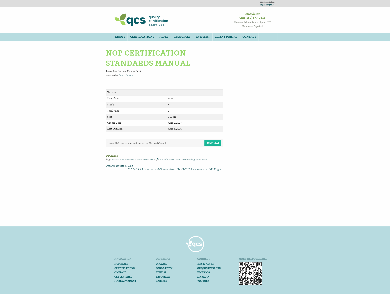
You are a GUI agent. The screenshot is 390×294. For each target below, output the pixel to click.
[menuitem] (120, 37)
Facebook (203, 272)
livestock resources (169, 159)
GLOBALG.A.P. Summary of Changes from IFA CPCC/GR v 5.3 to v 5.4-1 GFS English (175, 169)
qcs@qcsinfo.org (209, 268)
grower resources (145, 159)
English (263, 5)
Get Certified (123, 276)
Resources (182, 37)
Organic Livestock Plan (119, 165)
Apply (164, 37)
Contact (249, 37)
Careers (161, 281)
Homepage (121, 264)
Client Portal (226, 37)
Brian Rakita (126, 75)
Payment (203, 37)
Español (270, 5)
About (120, 37)
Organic (161, 264)
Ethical (161, 272)
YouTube (203, 281)
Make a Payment (125, 281)
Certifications (142, 37)
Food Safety (164, 268)
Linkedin (203, 276)
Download (213, 143)
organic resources (123, 159)
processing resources (194, 159)
